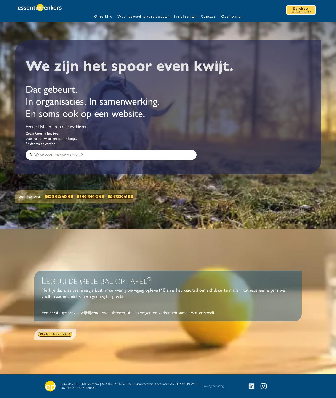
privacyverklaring (213, 386)
